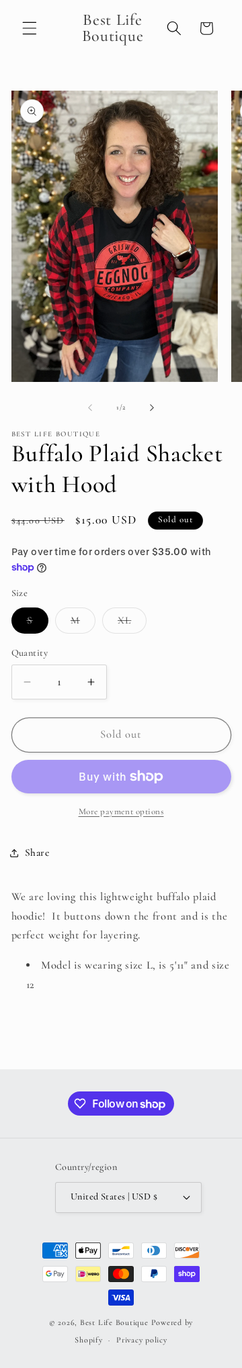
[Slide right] (152, 407)
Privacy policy (141, 1340)
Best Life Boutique (114, 1322)
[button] (29, 28)
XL (132, 624)
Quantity (29, 652)
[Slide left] (90, 407)
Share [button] (37, 852)
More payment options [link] (121, 811)
